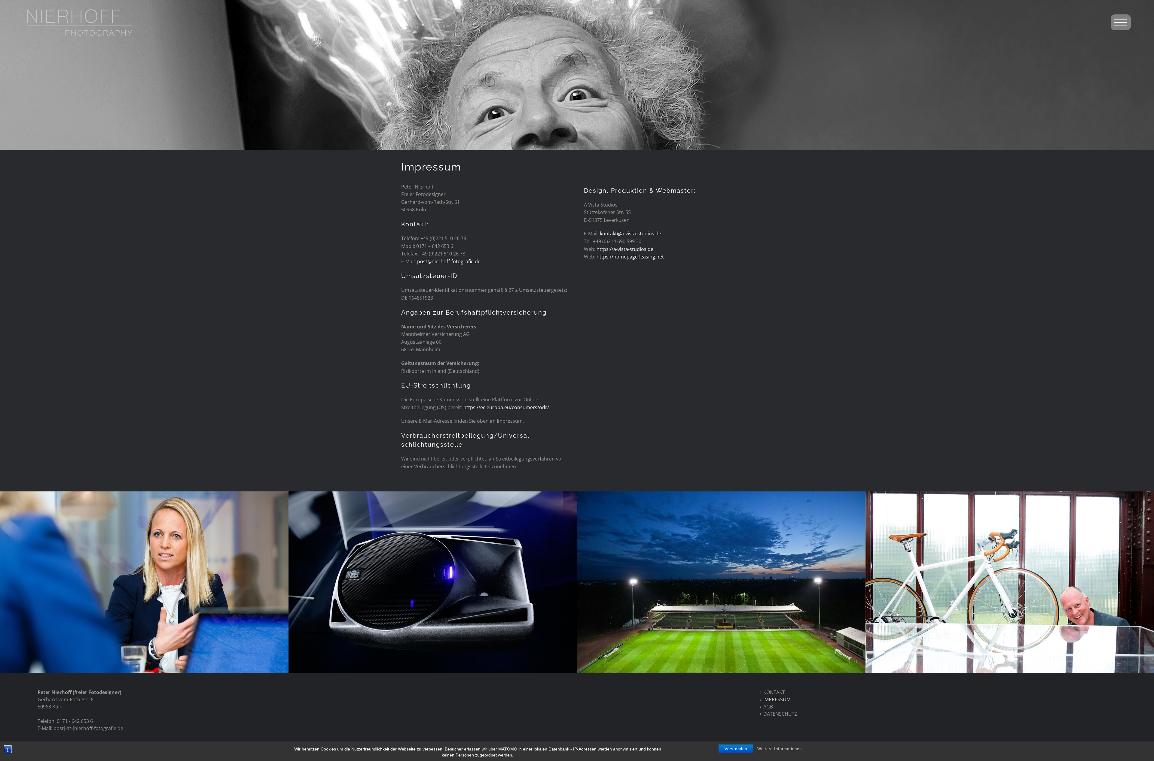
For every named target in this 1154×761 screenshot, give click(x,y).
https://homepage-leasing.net (630, 256)
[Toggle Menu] (1121, 22)
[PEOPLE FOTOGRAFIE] (144, 582)
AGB (768, 706)
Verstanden (736, 749)
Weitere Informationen (779, 749)
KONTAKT (774, 692)
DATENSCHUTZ (780, 714)
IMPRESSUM (777, 699)
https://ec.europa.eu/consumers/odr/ (506, 407)
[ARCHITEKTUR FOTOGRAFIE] (721, 582)
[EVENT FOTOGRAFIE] (1010, 582)
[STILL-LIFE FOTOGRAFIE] (432, 582)
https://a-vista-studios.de (625, 249)
